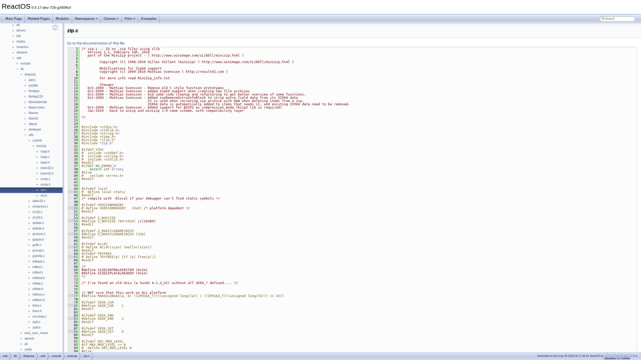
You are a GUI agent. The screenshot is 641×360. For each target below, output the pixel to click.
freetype (34, 91)
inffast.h (38, 272)
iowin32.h (47, 173)
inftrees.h (39, 300)
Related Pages (39, 18)
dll (18, 25)
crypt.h (45, 151)
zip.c (44, 190)
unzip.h (46, 184)
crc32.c (37, 212)
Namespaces (85, 18)
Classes (110, 18)
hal (19, 36)
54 (73, 221)
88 (73, 332)
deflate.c (38, 223)
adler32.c (39, 201)
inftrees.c (39, 294)
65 (73, 257)
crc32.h (38, 217)
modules (22, 47)
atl (26, 344)
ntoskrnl (22, 52)
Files (128, 18)
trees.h (37, 311)
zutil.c (36, 322)
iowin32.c (47, 168)
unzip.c (45, 179)
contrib (37, 140)
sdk (19, 58)
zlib (31, 135)
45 (73, 192)
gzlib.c (37, 245)
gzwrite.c (39, 256)
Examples (148, 18)
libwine (33, 113)
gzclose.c (39, 234)
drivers (21, 30)
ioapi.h (45, 162)
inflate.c (38, 283)
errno (117, 169)
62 (73, 247)
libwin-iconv (37, 107)
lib (22, 69)
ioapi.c (45, 157)
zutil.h (37, 327)
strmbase (35, 129)
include (26, 63)
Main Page (14, 18)
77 (73, 296)
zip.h (44, 195)
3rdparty (30, 74)
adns (32, 80)
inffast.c (38, 267)
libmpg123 (36, 96)
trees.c (37, 305)
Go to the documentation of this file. (96, 43)
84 (73, 318)
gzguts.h (38, 239)
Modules (62, 18)
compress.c (40, 206)
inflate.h (38, 289)
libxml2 (33, 118)
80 (73, 306)
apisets (29, 338)
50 (73, 208)
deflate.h (38, 228)
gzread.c (38, 250)
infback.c (39, 261)
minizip (41, 146)
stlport (33, 124)
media (21, 41)
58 (73, 234)
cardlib (33, 85)
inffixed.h (39, 278)
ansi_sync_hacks (36, 333)
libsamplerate (38, 102)
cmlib (28, 349)
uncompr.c (40, 316)
